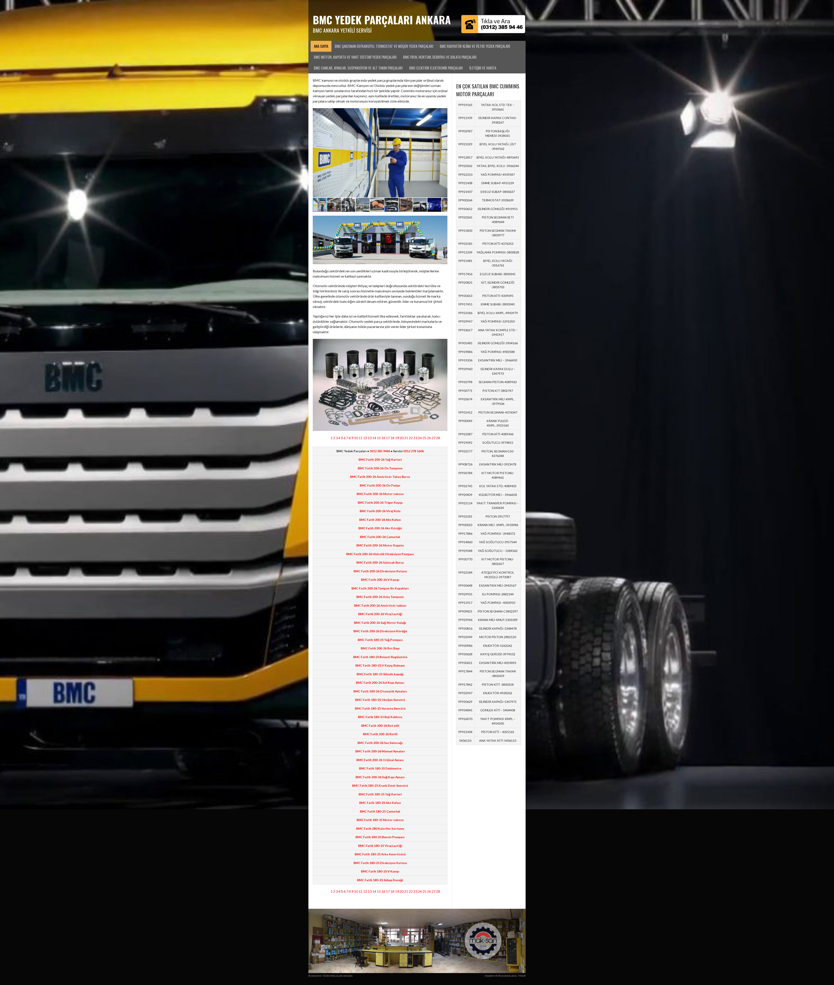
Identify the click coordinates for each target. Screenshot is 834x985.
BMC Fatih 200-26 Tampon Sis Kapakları (380, 588)
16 (383, 438)
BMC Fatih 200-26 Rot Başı (380, 648)
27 (433, 438)
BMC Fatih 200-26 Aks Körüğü (380, 528)
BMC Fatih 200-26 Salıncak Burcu (380, 562)
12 (365, 438)
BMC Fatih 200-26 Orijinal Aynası (380, 760)
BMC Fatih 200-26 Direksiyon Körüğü (380, 631)
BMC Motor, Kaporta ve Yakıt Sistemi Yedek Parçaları (355, 57)
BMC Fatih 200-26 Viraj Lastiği (380, 614)
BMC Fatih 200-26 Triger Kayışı (380, 502)
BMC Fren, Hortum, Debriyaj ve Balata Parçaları (440, 57)
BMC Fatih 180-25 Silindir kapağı (380, 674)
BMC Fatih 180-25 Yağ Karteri (380, 794)
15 (379, 438)
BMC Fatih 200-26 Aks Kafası (380, 519)
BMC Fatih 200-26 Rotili (380, 734)
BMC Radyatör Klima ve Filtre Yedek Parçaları (475, 46)
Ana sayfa (321, 46)
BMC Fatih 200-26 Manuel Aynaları (380, 751)
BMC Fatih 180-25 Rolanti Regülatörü (380, 657)
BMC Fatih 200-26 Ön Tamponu (380, 468)
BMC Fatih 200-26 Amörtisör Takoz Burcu (380, 476)
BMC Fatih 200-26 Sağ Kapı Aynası (380, 777)
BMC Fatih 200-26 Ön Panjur (380, 485)
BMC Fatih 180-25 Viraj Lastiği (380, 846)
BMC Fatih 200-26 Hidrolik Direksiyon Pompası (380, 554)
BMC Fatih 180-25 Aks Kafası (380, 803)
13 (370, 438)
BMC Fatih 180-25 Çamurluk (380, 811)
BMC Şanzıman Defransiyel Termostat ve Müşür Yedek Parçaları (384, 46)
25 (424, 438)
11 (360, 438)
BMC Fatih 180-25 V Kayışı (380, 871)
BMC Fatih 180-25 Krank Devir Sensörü (380, 785)
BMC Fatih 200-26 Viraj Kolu (380, 511)
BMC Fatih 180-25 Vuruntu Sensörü (380, 708)
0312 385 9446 (380, 451)
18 (392, 438)
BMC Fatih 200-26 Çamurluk (380, 537)
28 (438, 438)
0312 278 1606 (413, 451)
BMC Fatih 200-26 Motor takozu (380, 494)
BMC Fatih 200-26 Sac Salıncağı (380, 743)
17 (388, 438)
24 (420, 438)
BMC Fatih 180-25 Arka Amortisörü (380, 854)
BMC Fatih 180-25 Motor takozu (380, 820)
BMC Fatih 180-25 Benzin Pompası (380, 837)
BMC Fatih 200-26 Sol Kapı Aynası (380, 682)
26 (429, 438)
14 (374, 438)
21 (406, 438)
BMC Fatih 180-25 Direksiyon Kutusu (380, 863)
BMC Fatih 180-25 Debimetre (380, 768)
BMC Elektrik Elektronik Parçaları (436, 68)
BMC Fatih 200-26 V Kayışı (380, 579)
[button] (443, 152)
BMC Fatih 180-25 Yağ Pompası (380, 640)
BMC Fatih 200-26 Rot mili (380, 725)
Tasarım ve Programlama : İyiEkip (505, 975)
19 (397, 438)
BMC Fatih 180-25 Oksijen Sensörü (380, 700)
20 (402, 438)
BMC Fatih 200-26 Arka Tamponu (380, 597)
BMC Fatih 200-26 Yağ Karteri (380, 459)
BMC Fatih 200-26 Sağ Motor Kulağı (380, 622)
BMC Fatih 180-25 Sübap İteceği (380, 880)
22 (411, 438)
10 (356, 438)
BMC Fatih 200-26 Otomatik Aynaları (380, 691)
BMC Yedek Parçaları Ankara (382, 19)
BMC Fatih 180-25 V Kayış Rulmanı (380, 665)
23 (415, 438)
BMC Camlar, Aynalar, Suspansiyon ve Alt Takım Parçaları (358, 68)
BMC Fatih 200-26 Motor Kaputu (380, 545)
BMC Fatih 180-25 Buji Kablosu (380, 717)
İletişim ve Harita (482, 68)
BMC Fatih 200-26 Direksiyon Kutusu (380, 571)
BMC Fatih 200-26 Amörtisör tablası (380, 605)
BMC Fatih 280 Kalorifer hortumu (380, 828)
